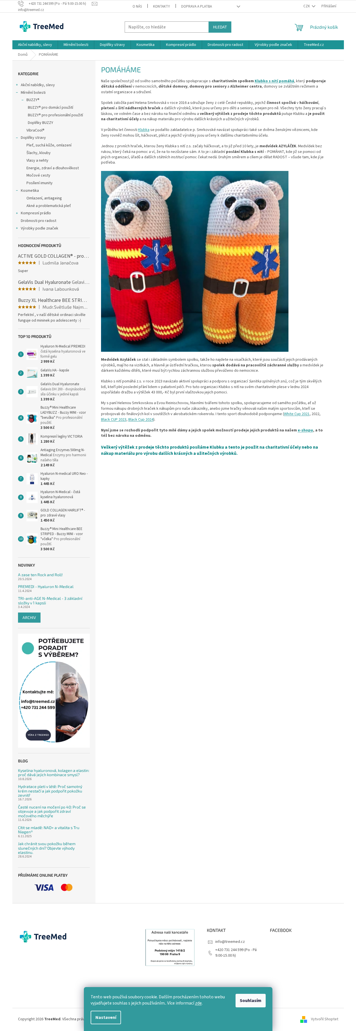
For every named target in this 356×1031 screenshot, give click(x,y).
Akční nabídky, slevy (38, 85)
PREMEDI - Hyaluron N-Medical (45, 586)
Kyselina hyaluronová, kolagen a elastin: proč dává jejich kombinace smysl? (53, 772)
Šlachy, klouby (38, 153)
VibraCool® (35, 130)
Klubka (143, 130)
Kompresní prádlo (36, 213)
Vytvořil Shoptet (324, 1019)
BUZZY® (32, 100)
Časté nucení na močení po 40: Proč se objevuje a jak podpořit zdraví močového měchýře (52, 811)
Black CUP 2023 (113, 419)
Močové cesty (38, 175)
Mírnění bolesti (33, 92)
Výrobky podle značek (39, 228)
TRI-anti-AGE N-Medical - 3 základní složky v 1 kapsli (50, 600)
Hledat (220, 27)
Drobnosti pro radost (38, 221)
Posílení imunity (39, 183)
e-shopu (305, 430)
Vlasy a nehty (37, 160)
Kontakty (161, 6)
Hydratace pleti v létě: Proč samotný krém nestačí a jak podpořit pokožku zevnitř (50, 790)
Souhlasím (250, 1000)
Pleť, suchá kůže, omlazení (48, 145)
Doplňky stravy (33, 138)
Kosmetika (30, 190)
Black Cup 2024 (140, 419)
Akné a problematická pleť (48, 206)
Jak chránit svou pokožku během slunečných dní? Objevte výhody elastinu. (46, 847)
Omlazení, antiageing (44, 198)
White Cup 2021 (297, 414)
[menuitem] (35, 44)
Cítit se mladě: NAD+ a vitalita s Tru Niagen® (48, 829)
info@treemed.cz (230, 942)
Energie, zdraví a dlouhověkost (52, 168)
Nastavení (105, 1017)
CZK (307, 6)
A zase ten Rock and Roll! (40, 575)
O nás (137, 6)
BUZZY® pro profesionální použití (55, 115)
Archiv (29, 617)
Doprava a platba (196, 6)
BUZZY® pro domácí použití (50, 107)
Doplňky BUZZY (40, 123)
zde (198, 1003)
